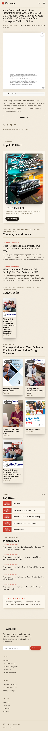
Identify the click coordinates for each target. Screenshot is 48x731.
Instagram (6, 708)
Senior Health (13, 25)
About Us (6, 660)
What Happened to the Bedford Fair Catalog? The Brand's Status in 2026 (20, 270)
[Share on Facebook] (7, 125)
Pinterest (6, 711)
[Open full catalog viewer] (42, 34)
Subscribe (35, 648)
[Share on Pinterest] (11, 125)
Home (4, 25)
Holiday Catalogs (9, 690)
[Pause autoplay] (8, 93)
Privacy (11, 727)
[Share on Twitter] (4, 125)
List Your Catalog (9, 663)
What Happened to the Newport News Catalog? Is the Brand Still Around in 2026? (21, 248)
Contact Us (7, 670)
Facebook (6, 702)
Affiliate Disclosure (9, 673)
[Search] (39, 3)
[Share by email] (15, 125)
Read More (24, 117)
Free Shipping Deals (10, 687)
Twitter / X (6, 705)
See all (43, 495)
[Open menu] (44, 3)
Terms (4, 727)
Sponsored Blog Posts (10, 666)
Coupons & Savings (10, 684)
